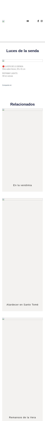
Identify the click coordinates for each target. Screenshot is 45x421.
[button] (28, 21)
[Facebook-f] (38, 21)
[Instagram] (42, 21)
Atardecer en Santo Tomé (22, 304)
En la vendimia (22, 185)
